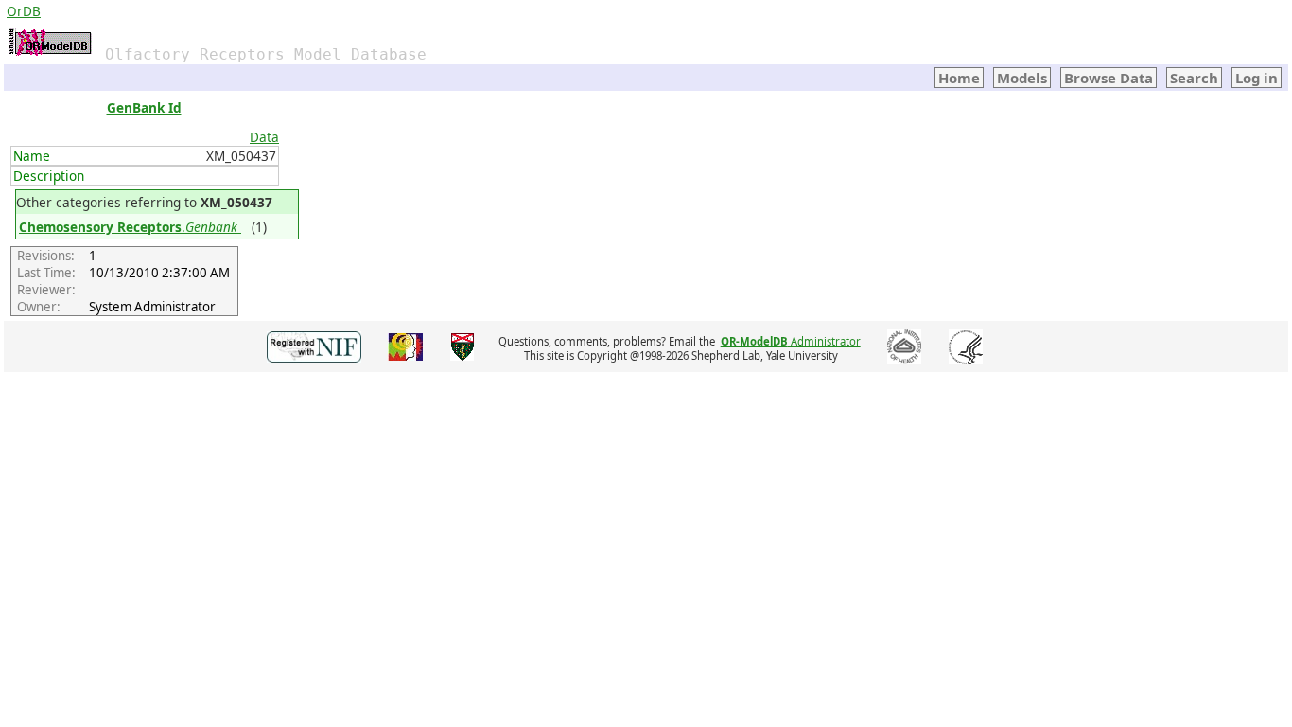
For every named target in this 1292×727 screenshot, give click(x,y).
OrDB (24, 11)
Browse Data (1108, 77)
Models (1022, 77)
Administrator (791, 341)
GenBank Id (144, 107)
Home (959, 77)
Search (1194, 77)
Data (264, 137)
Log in (1256, 77)
